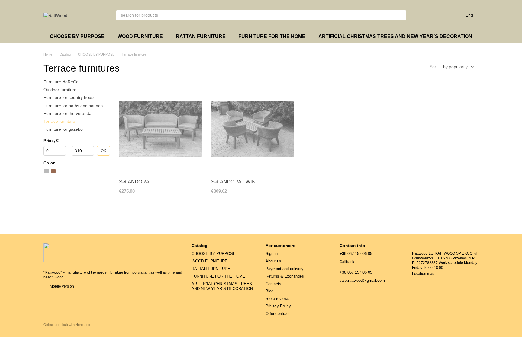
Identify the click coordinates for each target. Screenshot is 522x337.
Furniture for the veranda (68, 113)
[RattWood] (69, 252)
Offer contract (278, 313)
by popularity (455, 66)
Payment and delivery (285, 268)
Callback (347, 262)
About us (273, 261)
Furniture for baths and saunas (73, 105)
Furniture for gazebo (63, 129)
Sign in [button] (272, 253)
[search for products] (401, 15)
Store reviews (277, 298)
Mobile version (61, 286)
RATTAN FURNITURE (201, 36)
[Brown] (53, 171)
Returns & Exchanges (285, 276)
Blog (269, 291)
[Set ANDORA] (160, 129)
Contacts (273, 283)
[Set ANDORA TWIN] (252, 129)
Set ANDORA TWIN (233, 182)
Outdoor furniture (60, 89)
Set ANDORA (134, 182)
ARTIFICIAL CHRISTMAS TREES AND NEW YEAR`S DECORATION (395, 36)
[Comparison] (423, 15)
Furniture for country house (70, 97)
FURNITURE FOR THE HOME (271, 36)
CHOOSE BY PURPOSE (77, 36)
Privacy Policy (278, 306)
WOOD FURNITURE (140, 36)
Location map (423, 274)
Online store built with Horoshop (67, 324)
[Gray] (47, 171)
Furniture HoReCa (61, 81)
